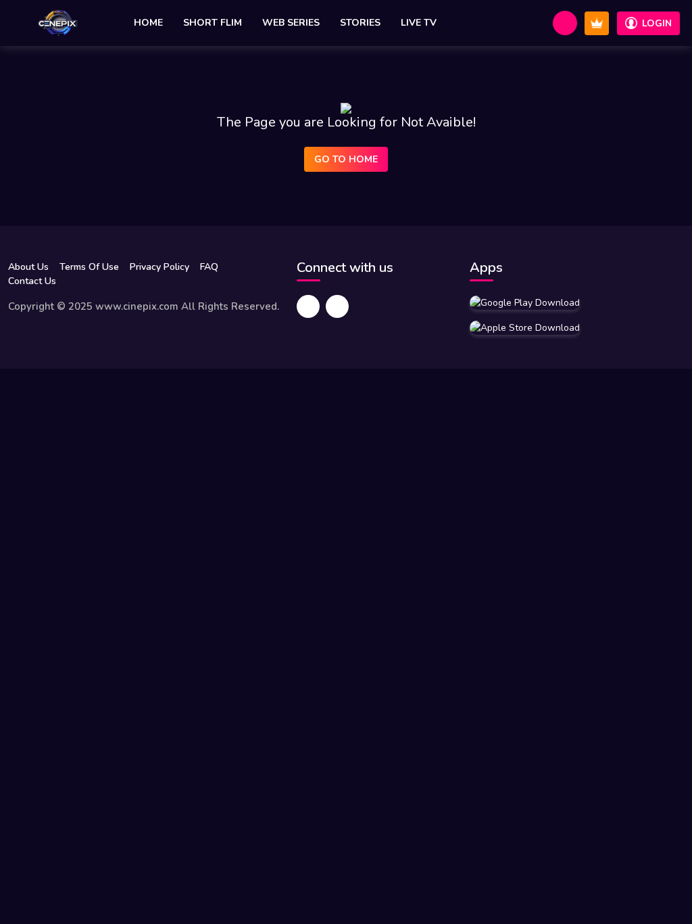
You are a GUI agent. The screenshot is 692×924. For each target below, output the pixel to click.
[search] (565, 23)
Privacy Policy (159, 266)
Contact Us (32, 281)
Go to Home (346, 159)
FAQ (209, 266)
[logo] (57, 23)
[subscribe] (597, 23)
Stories (360, 22)
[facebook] (308, 306)
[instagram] (337, 306)
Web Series (291, 22)
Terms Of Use (89, 266)
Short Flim (212, 22)
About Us (28, 266)
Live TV (419, 22)
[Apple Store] (525, 327)
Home (148, 22)
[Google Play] (525, 302)
